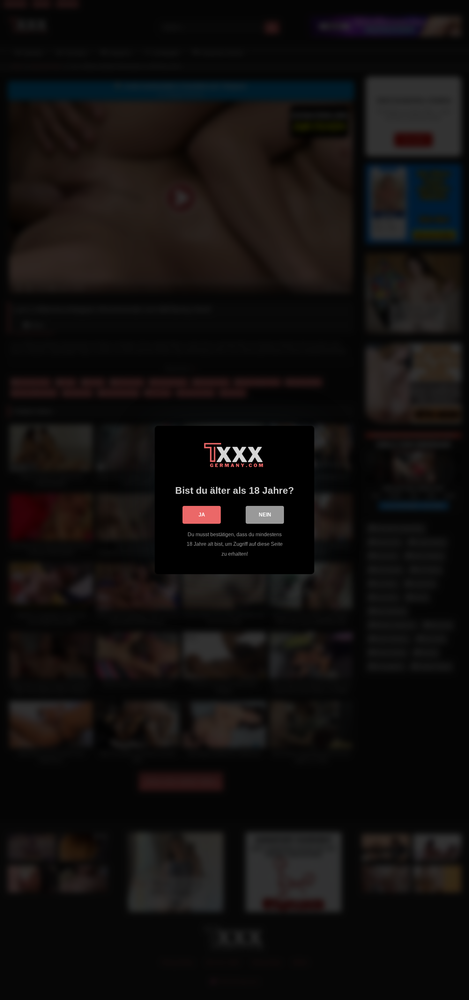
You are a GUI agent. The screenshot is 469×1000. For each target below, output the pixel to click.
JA (201, 514)
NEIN (265, 514)
